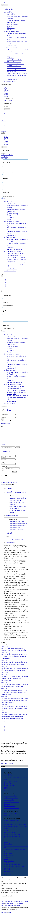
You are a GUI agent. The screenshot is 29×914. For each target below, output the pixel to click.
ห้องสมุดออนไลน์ (9, 861)
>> (4, 733)
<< (4, 721)
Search (3, 444)
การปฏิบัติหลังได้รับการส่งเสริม (12, 62)
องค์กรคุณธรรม (8, 871)
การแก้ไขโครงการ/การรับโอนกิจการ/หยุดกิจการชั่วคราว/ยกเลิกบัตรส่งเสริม (17, 75)
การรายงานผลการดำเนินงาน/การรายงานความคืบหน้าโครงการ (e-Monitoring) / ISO (16, 69)
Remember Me (7, 420)
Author (2, 468)
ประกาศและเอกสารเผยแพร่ (11, 31)
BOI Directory (11, 28)
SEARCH (14, 471)
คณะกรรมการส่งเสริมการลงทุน (16, 20)
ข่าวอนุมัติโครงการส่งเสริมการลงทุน (15, 492)
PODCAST (7, 869)
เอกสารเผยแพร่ (11, 45)
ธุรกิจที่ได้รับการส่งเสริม (10, 813)
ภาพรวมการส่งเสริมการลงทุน (15, 64)
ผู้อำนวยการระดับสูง (12, 24)
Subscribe (3, 131)
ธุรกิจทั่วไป (7, 815)
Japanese (6, 94)
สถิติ (5, 851)
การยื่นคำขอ (10, 58)
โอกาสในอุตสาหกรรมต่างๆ (11, 808)
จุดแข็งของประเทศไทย (10, 796)
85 (4, 726)
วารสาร (6, 859)
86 (4, 727)
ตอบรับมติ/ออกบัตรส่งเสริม (14, 60)
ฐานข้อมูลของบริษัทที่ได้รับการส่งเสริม (15, 849)
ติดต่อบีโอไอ (7, 874)
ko (5, 287)
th (5, 279)
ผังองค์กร (9, 26)
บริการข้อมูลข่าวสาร (6, 482)
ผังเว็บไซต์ (3, 121)
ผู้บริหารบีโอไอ (11, 22)
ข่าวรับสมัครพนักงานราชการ (18, 523)
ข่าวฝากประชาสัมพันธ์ (16, 539)
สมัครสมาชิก (9, 9)
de (5, 282)
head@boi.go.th (8, 100)
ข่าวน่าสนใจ (8, 533)
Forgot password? (5, 423)
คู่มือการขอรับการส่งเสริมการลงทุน (14, 836)
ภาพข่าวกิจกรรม (10, 542)
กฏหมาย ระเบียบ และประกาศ (12, 834)
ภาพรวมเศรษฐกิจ (9, 800)
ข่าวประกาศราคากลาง (11, 515)
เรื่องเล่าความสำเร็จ (9, 806)
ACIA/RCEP (7, 868)
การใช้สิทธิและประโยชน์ (14, 66)
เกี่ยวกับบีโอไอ (8, 12)
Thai (5, 87)
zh (5, 285)
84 (4, 724)
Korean (6, 96)
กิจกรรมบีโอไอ (8, 844)
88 (4, 730)
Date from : (3, 457)
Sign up (9, 410)
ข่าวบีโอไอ (8, 488)
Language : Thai (6, 84)
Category (3, 466)
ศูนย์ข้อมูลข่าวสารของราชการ (12, 864)
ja (5, 286)
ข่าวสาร (6, 842)
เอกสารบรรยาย (8, 855)
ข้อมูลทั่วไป (7, 804)
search (18, 447)
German (6, 90)
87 (4, 729)
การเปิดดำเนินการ (12, 79)
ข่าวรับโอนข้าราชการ (16, 529)
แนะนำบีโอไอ (11, 14)
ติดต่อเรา (9, 29)
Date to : (3, 462)
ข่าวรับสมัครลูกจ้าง (15, 527)
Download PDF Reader (7, 763)
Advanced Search (6, 451)
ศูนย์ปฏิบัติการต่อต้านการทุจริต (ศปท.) (14, 866)
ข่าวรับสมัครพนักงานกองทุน (18, 525)
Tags (2, 470)
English (6, 89)
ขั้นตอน (6, 830)
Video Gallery (7, 857)
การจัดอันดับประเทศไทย (11, 798)
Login (2, 419)
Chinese (6, 93)
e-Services (6, 862)
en (5, 280)
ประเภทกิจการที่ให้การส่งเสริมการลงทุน (15, 824)
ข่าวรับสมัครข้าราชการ (17, 521)
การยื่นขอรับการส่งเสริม (10, 48)
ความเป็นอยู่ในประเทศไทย (11, 802)
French (5, 91)
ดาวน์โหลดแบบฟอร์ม (10, 81)
